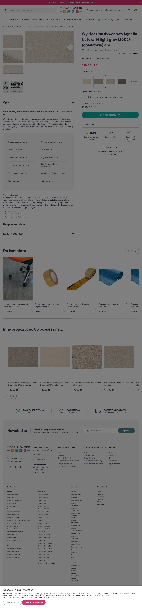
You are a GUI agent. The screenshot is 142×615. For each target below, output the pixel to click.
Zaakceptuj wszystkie (34, 602)
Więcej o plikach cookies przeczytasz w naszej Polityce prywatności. (29, 597)
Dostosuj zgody (12, 602)
